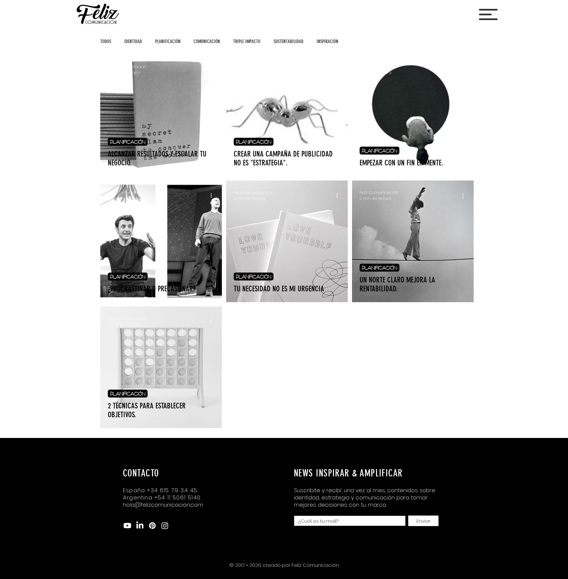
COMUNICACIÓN (207, 41)
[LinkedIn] (139, 525)
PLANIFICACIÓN (167, 41)
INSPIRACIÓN (327, 41)
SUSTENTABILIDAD (288, 41)
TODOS (105, 41)
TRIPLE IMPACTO (246, 41)
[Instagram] (164, 525)
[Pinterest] (152, 525)
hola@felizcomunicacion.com (163, 505)
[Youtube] (127, 525)
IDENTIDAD (133, 41)
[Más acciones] (213, 70)
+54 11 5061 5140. (177, 497)
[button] (488, 14)
